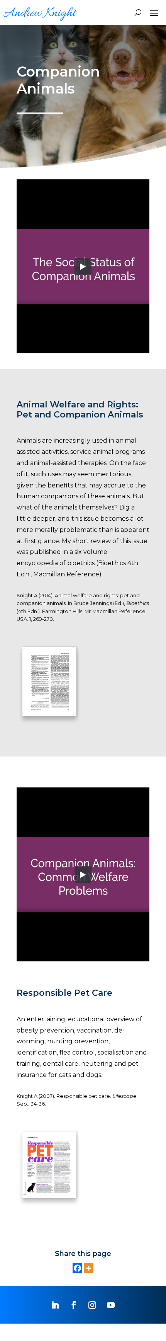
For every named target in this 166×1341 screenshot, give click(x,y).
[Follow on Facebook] (73, 1305)
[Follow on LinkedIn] (55, 1305)
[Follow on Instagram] (92, 1305)
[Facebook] (77, 1268)
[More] (88, 1268)
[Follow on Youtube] (111, 1305)
